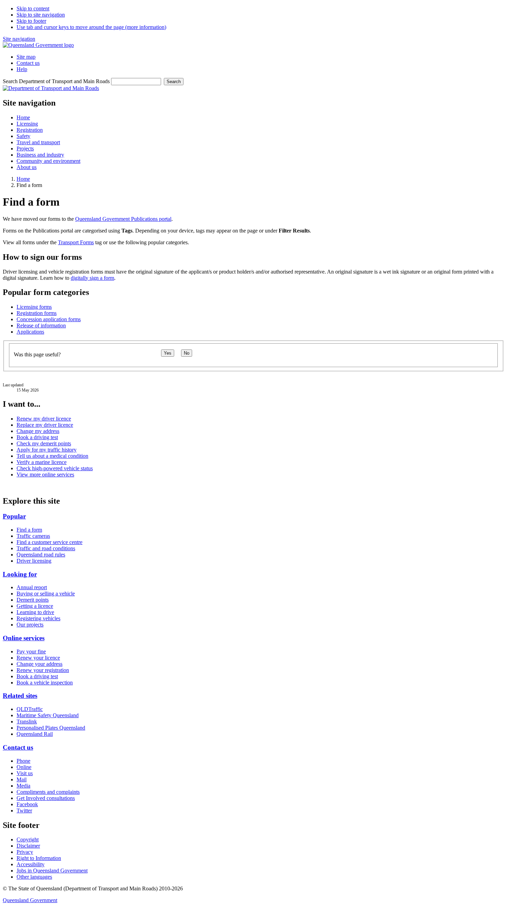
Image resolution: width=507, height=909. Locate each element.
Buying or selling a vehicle (46, 593)
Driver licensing (34, 561)
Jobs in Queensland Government (52, 870)
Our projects (30, 625)
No (186, 353)
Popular (14, 516)
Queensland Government (30, 900)
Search (174, 81)
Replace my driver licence (45, 425)
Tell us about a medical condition (52, 456)
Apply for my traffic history (47, 450)
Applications (30, 332)
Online (24, 767)
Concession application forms (49, 319)
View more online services (45, 474)
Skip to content (33, 8)
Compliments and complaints (48, 792)
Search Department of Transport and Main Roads (56, 81)
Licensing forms (34, 307)
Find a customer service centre (49, 542)
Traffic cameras (33, 536)
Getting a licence (35, 606)
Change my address (38, 431)
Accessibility (30, 864)
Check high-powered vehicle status (55, 468)
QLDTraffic (30, 709)
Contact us (28, 63)
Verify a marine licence (42, 462)
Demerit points (33, 600)
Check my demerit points (44, 443)
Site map (26, 57)
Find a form (29, 530)
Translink (27, 721)
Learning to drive (35, 612)
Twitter (24, 810)
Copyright (28, 839)
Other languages (34, 877)
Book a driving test (37, 437)
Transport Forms (76, 242)
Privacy (25, 852)
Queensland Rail (35, 734)
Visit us (25, 773)
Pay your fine (31, 651)
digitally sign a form (92, 278)
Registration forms (37, 313)
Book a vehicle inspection (45, 682)
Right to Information (39, 858)
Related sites (20, 695)
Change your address (39, 664)
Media (23, 786)
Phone (23, 761)
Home (23, 179)
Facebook (27, 804)
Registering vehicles (38, 618)
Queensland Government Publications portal (123, 219)
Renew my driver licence (44, 419)
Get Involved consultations (46, 798)
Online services (23, 638)
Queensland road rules (41, 554)
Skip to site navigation (41, 15)
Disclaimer (28, 846)
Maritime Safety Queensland (48, 715)
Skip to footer (31, 21)
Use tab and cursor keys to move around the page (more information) (91, 27)
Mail (22, 779)
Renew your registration (43, 670)
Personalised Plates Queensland (51, 728)
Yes (167, 353)
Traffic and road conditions (46, 548)
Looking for (20, 574)
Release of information (41, 325)
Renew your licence (38, 658)
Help (22, 69)
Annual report (32, 587)
